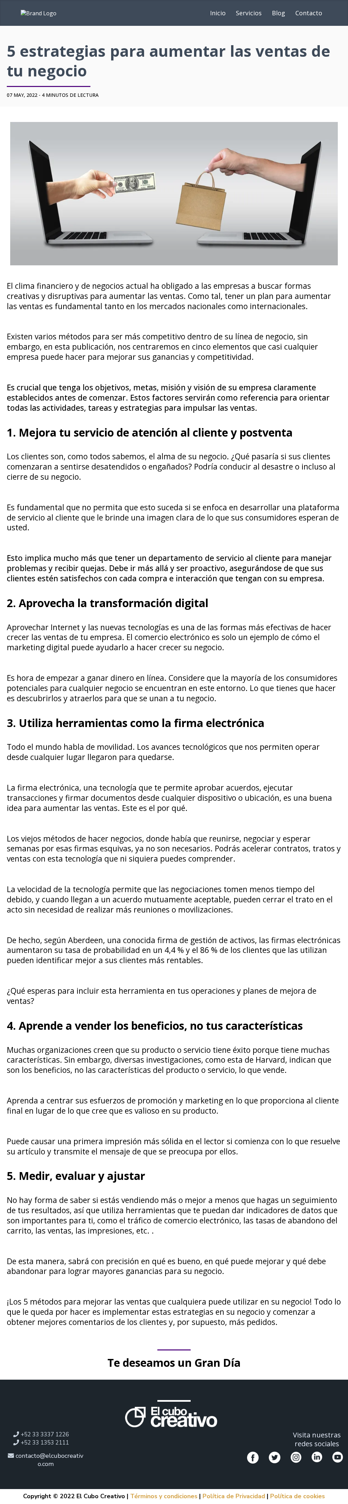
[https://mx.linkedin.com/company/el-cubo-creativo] (317, 1457)
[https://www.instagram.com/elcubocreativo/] (296, 1457)
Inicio (218, 13)
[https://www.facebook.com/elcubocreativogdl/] (253, 1457)
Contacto (308, 13)
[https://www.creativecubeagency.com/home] (171, 1417)
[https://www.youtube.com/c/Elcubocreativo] (337, 1457)
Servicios (249, 13)
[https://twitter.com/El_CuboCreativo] (274, 1457)
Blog (278, 13)
